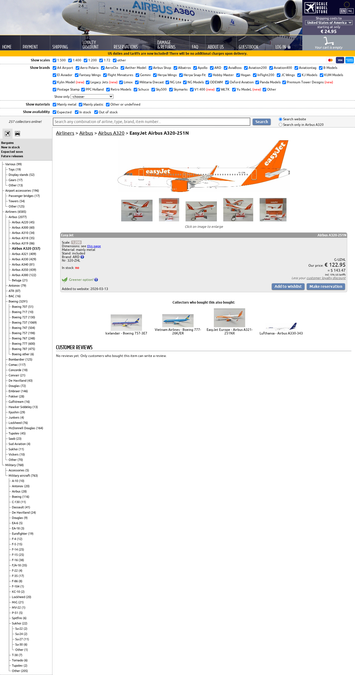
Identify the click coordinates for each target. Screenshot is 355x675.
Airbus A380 (20, 275)
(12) (19, 539)
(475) (31, 349)
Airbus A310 (20, 232)
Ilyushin (14, 412)
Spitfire (17, 618)
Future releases (12, 156)
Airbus (13, 217)
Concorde (15, 370)
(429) (32, 259)
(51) (31, 306)
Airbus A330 (20, 259)
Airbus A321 (20, 254)
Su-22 (19, 628)
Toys (12, 169)
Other (13, 185)
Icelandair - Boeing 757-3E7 (126, 333)
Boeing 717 (20, 312)
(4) (22, 417)
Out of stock (108, 112)
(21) (25, 280)
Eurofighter (20, 533)
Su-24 (19, 634)
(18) (25, 370)
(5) (27, 470)
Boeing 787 (20, 349)
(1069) (32, 322)
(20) (27, 486)
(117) (22, 364)
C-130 (16, 502)
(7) (20, 655)
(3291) (23, 301)
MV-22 (17, 607)
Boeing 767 (20, 338)
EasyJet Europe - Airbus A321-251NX (230, 331)
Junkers (14, 417)
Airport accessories (18, 190)
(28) (21, 396)
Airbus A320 (22, 248)
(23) (19, 438)
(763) (34, 475)
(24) (33, 512)
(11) (21, 449)
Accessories (17, 470)
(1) (22, 586)
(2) (23, 591)
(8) (20, 581)
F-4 (14, 539)
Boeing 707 (20, 306)
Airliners (11, 211)
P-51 (15, 612)
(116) (25, 496)
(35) (32, 238)
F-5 (14, 544)
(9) (26, 517)
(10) (31, 312)
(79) (23, 285)
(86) (32, 243)
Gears (13, 180)
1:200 (76, 242)
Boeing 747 (20, 327)
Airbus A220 (20, 222)
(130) (31, 317)
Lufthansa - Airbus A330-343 (281, 333)
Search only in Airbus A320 (303, 124)
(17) (20, 180)
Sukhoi (14, 449)
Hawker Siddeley (20, 407)
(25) (21, 549)
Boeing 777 (20, 343)
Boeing (14, 301)
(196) (35, 190)
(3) (22, 528)
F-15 (15, 554)
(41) (27, 507)
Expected (64, 112)
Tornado (18, 660)
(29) (22, 412)
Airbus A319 (20, 243)
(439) (32, 269)
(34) (32, 232)
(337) (36, 248)
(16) (18, 296)
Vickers (14, 454)
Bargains (7, 142)
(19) (18, 169)
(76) (25, 422)
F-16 (15, 560)
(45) (32, 222)
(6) (32, 354)
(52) (32, 174)
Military (11, 465)
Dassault (18, 507)
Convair (14, 375)
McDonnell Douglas (22, 428)
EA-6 (15, 523)
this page (94, 246)
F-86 (15, 581)
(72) (23, 386)
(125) (21, 206)
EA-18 (16, 528)
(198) (31, 333)
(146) (24, 391)
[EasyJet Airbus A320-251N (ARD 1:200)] (204, 190)
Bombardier (17, 359)
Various (10, 164)
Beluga (17, 280)
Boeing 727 (20, 317)
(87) (18, 290)
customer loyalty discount (326, 278)
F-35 (15, 576)
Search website (294, 119)
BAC (12, 296)
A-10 (15, 480)
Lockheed (15, 422)
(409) (32, 254)
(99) (19, 164)
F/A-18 (17, 565)
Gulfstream (16, 401)
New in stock (10, 147)
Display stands (19, 174)
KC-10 (16, 591)
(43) (30, 380)
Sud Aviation (18, 444)
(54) (22, 201)
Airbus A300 (20, 227)
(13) (20, 185)
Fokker (14, 396)
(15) (19, 544)
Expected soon (12, 151)
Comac (14, 364)
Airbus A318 (20, 238)
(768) (20, 465)
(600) (31, 343)
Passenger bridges (21, 196)
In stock (84, 112)
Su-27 (19, 639)
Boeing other (21, 354)
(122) (32, 275)
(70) (20, 459)
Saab (12, 438)
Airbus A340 (20, 264)
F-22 (15, 570)
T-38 (15, 655)
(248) (31, 338)
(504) (31, 327)
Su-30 (19, 644)
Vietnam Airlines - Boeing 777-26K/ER (178, 331)
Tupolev (14, 433)
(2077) (22, 217)
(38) (21, 560)
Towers (14, 201)
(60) (32, 227)
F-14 (15, 549)
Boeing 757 (20, 333)
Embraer (15, 391)
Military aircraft (20, 475)
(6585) (21, 211)
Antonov (15, 285)
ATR (12, 290)
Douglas (15, 386)
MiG (15, 602)
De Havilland (18, 380)
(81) (32, 264)
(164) (39, 428)
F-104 (16, 586)
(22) (24, 623)
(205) (24, 670)
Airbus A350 (20, 269)
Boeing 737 (20, 322)
